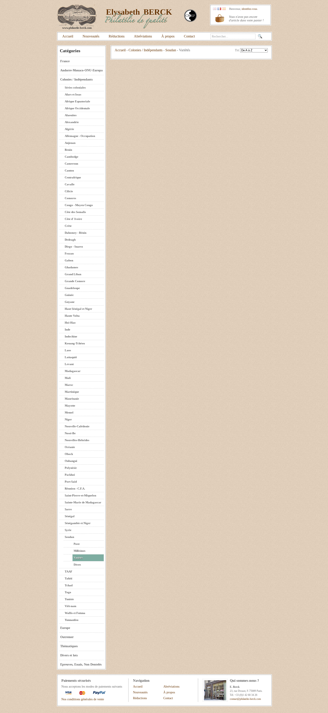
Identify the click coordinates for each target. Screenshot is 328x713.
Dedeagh (70, 239)
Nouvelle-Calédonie (77, 426)
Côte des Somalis (75, 212)
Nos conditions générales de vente (82, 699)
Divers (77, 564)
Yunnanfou (71, 620)
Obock (69, 454)
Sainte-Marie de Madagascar (83, 502)
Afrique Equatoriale (77, 101)
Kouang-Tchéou (75, 343)
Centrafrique (73, 177)
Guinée (69, 295)
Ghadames (71, 267)
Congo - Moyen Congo (79, 205)
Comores (70, 198)
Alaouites (71, 115)
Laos (68, 350)
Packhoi (70, 474)
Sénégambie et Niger (78, 523)
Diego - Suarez (74, 246)
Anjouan (70, 143)
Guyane (70, 302)
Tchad (69, 585)
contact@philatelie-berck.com (245, 699)
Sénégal (70, 516)
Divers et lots (69, 655)
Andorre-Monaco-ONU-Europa (81, 70)
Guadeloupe (72, 288)
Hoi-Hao (70, 322)
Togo (68, 592)
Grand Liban (73, 274)
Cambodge (71, 156)
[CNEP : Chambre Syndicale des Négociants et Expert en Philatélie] (190, 21)
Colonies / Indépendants (76, 79)
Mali (68, 378)
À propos (167, 36)
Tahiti (68, 578)
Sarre (68, 509)
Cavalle (70, 184)
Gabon (69, 260)
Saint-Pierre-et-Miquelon (80, 495)
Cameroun (71, 163)
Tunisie (69, 599)
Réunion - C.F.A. (75, 488)
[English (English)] (214, 9)
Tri (237, 50)
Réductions (117, 36)
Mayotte (70, 405)
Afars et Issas (73, 94)
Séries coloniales (75, 87)
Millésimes (79, 550)
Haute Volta (72, 315)
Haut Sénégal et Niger (78, 308)
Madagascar (73, 371)
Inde (67, 329)
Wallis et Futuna (75, 613)
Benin (68, 149)
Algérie (69, 129)
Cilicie (69, 191)
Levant (69, 364)
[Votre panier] (219, 18)
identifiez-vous (249, 8)
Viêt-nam (70, 606)
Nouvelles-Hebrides (77, 440)
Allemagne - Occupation (80, 136)
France (65, 61)
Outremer (67, 637)
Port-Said (71, 481)
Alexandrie (72, 122)
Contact (189, 36)
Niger (68, 419)
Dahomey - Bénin (75, 232)
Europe (65, 628)
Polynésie (71, 467)
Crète (68, 225)
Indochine (71, 336)
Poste (77, 544)
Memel (69, 412)
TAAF (68, 571)
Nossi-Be (70, 433)
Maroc (69, 384)
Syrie (68, 530)
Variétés (78, 557)
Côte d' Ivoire (73, 219)
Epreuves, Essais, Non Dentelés (81, 664)
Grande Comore (75, 281)
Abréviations (143, 36)
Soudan (69, 537)
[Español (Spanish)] (224, 9)
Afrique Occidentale (77, 108)
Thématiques (69, 646)
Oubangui (71, 461)
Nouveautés (91, 36)
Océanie (70, 447)
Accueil (67, 36)
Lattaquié (71, 357)
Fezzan (69, 253)
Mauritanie (72, 398)
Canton (69, 170)
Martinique (72, 391)
